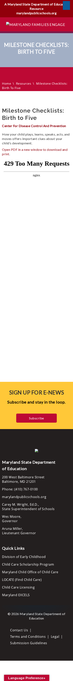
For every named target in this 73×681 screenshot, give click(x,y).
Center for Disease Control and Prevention (34, 126)
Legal (55, 636)
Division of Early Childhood (24, 557)
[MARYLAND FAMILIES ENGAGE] (35, 24)
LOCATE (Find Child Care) (22, 579)
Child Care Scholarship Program (28, 564)
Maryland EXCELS (16, 595)
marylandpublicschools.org (36, 13)
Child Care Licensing (18, 587)
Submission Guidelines (28, 643)
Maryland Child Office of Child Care (30, 572)
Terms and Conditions (28, 636)
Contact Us (19, 630)
